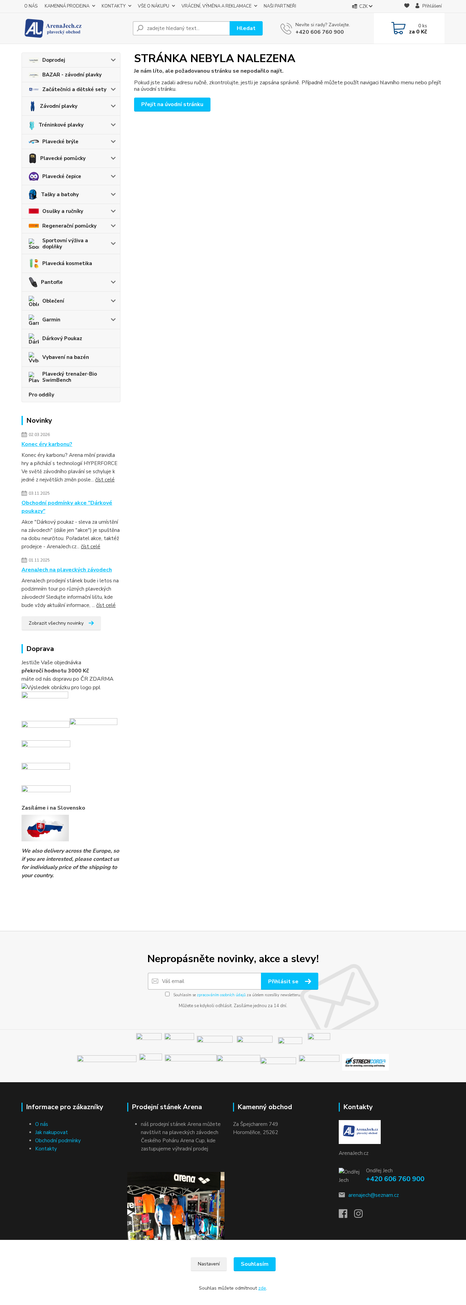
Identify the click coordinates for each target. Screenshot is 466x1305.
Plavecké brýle (60, 141)
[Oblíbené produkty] (407, 6)
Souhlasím (254, 1264)
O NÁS (31, 6)
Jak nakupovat (51, 1132)
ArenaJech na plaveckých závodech (66, 570)
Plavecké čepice (61, 176)
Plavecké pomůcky (63, 158)
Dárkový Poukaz (62, 338)
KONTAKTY (114, 6)
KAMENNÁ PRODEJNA (67, 6)
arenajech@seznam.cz (373, 1195)
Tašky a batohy (60, 194)
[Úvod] (74, 28)
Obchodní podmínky (58, 1140)
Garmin (51, 319)
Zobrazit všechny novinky (56, 623)
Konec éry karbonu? (46, 444)
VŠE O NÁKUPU (153, 6)
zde (262, 1288)
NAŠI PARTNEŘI (280, 6)
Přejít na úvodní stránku (172, 104)
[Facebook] (346, 1215)
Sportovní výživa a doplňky (65, 243)
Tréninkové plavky (61, 124)
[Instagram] (361, 1215)
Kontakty (46, 1148)
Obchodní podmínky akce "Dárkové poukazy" (66, 507)
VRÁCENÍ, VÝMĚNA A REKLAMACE (216, 6)
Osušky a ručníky (62, 211)
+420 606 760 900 (319, 32)
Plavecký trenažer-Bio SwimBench (69, 377)
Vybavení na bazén (65, 357)
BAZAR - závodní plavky (72, 74)
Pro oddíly (41, 394)
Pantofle (52, 282)
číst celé (105, 479)
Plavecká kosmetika (67, 263)
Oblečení (53, 301)
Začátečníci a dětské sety (74, 89)
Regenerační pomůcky (69, 225)
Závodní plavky (58, 106)
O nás (41, 1124)
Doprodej (53, 60)
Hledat (246, 28)
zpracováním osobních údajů (221, 995)
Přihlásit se (284, 981)
